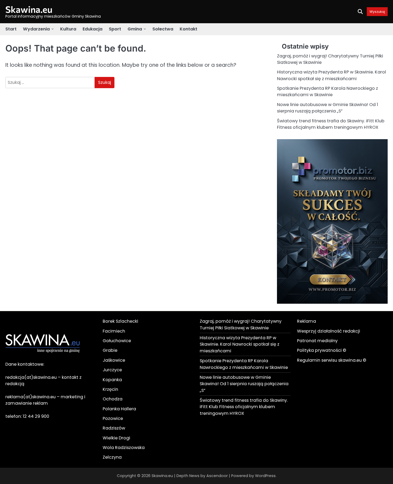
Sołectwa (162, 29)
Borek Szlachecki (120, 321)
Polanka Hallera (119, 409)
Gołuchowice (117, 341)
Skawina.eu (28, 9)
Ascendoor (217, 475)
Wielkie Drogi (116, 438)
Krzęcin (110, 389)
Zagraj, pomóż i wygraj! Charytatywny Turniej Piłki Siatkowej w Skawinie (241, 324)
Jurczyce (112, 370)
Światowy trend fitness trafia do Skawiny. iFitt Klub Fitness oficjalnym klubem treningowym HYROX (330, 124)
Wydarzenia (36, 29)
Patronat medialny (317, 341)
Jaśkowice (114, 360)
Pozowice (113, 418)
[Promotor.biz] (332, 302)
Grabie (110, 350)
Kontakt (188, 29)
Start (11, 29)
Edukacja (92, 29)
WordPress (265, 475)
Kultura (68, 29)
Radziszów (114, 428)
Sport (115, 29)
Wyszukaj (377, 11)
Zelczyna (112, 457)
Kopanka (112, 380)
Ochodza (112, 399)
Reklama (306, 321)
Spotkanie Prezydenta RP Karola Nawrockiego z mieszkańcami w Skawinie (327, 91)
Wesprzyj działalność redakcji (328, 331)
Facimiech (114, 331)
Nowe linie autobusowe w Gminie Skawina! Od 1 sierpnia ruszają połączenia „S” (327, 108)
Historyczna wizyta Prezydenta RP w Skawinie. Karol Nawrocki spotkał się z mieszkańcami (331, 75)
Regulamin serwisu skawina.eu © (331, 360)
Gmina (135, 29)
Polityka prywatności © (321, 350)
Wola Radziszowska (124, 447)
